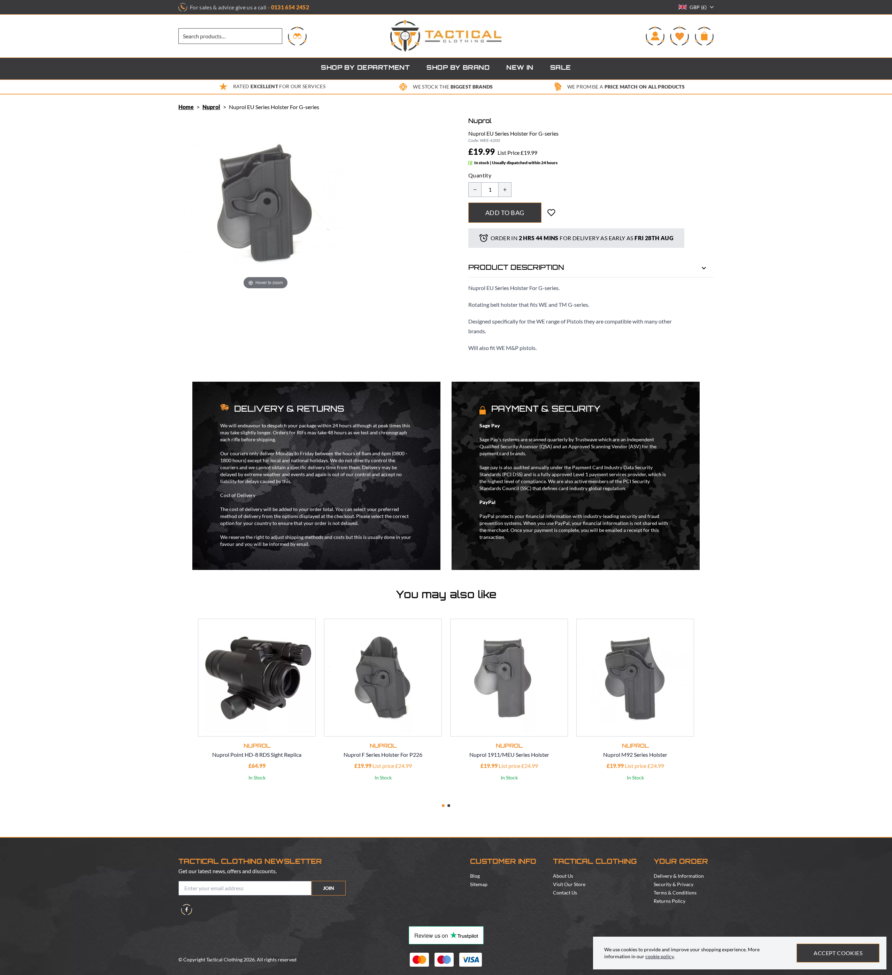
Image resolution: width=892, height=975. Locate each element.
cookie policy (659, 956)
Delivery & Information (679, 876)
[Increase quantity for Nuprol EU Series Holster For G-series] (505, 189)
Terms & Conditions (675, 893)
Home (186, 107)
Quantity (479, 175)
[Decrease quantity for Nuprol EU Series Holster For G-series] (475, 189)
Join (328, 888)
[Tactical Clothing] (446, 36)
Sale (560, 68)
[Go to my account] (655, 35)
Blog (475, 876)
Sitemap (478, 884)
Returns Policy (669, 901)
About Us (563, 876)
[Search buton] (297, 35)
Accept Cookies (838, 953)
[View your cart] (704, 35)
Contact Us (565, 893)
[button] (443, 805)
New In (519, 68)
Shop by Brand (458, 68)
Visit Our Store (569, 884)
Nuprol (211, 107)
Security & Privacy (673, 884)
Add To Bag (504, 212)
